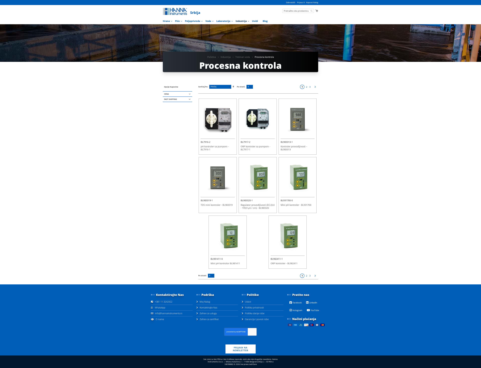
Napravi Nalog (312, 2)
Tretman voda (242, 56)
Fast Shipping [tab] (170, 99)
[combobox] (298, 11)
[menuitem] (166, 21)
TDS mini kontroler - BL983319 (217, 204)
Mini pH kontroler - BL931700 (296, 204)
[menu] (240, 21)
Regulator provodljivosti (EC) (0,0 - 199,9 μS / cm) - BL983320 (258, 206)
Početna (211, 56)
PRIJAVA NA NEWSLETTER (240, 349)
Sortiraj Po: (203, 86)
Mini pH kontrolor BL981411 (225, 263)
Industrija (226, 56)
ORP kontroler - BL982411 (284, 263)
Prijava (300, 2)
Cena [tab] (166, 94)
